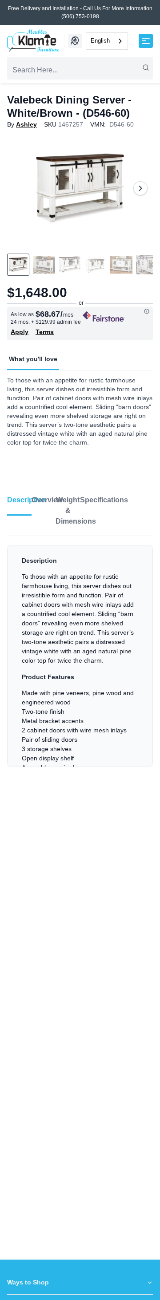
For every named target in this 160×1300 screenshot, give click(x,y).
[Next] (140, 188)
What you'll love (33, 358)
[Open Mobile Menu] (146, 41)
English (100, 40)
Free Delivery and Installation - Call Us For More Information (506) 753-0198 (80, 12)
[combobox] (107, 41)
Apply (19, 331)
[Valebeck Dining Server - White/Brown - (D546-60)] (80, 188)
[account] (74, 40)
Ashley (26, 124)
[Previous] (19, 188)
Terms (45, 331)
